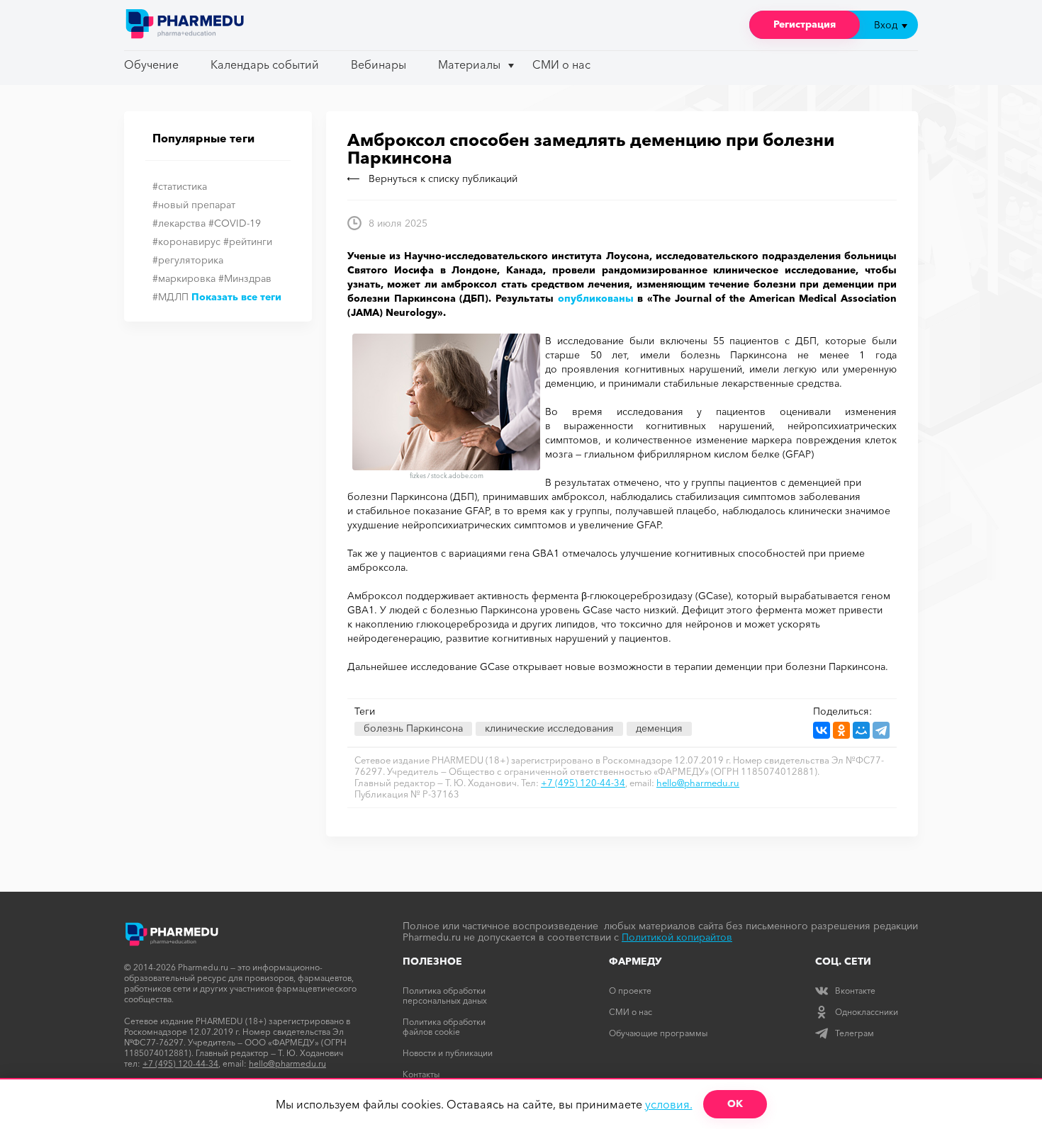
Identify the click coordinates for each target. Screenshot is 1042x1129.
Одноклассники (866, 1011)
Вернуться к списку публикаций (443, 178)
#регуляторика (187, 260)
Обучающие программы (658, 1033)
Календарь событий (265, 64)
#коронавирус (186, 241)
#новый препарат (193, 204)
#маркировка (183, 278)
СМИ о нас (561, 64)
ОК (735, 1103)
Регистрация (804, 24)
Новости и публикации (448, 1053)
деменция (659, 728)
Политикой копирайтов (677, 937)
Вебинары (378, 64)
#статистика (179, 186)
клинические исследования (549, 728)
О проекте (630, 990)
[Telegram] (881, 730)
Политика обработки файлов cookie (444, 1026)
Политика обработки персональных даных (445, 995)
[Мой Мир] (861, 730)
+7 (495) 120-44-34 (583, 782)
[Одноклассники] (841, 730)
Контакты (421, 1074)
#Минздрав (244, 278)
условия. (669, 1104)
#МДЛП (170, 296)
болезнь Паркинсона (413, 728)
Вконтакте (855, 990)
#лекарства (179, 223)
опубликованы (596, 298)
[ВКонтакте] (821, 730)
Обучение (151, 64)
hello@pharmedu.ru (697, 782)
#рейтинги (247, 241)
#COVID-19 (234, 223)
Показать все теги (236, 296)
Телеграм (854, 1033)
